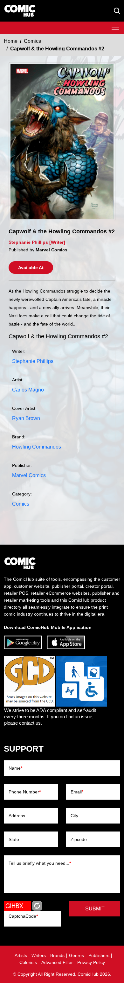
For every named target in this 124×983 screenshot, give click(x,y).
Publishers (98, 955)
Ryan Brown (26, 418)
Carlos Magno (28, 389)
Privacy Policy (91, 962)
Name (15, 768)
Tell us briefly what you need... (40, 863)
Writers (38, 955)
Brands (57, 955)
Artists (21, 955)
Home (10, 41)
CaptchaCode (23, 916)
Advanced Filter (57, 962)
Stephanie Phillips (32, 361)
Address (17, 815)
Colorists (28, 962)
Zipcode (79, 839)
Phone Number (25, 792)
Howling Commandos (36, 446)
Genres (76, 955)
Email (77, 792)
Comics (32, 41)
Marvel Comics (29, 475)
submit (95, 908)
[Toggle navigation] (115, 28)
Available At (31, 267)
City (74, 815)
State (14, 839)
